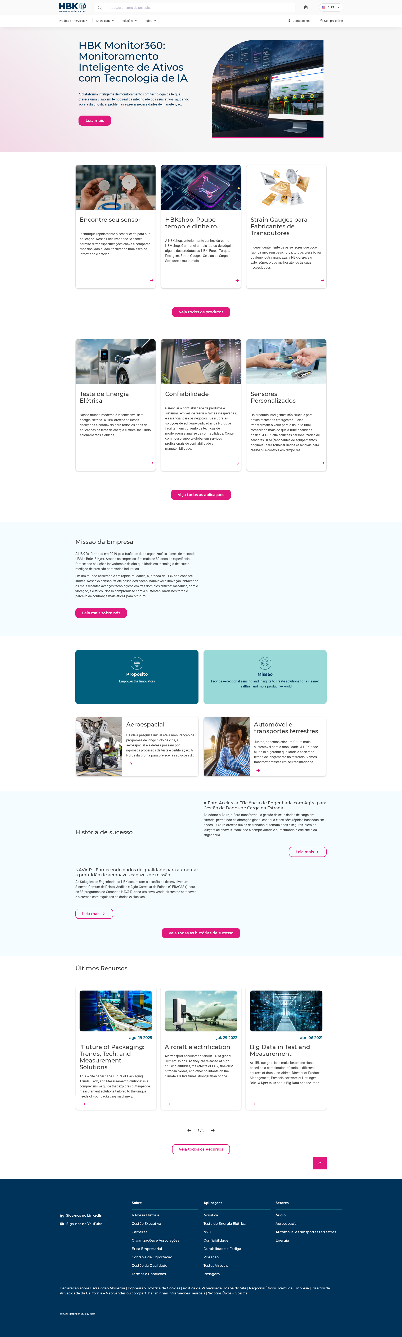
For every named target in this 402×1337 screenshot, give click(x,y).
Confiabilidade (216, 1240)
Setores (282, 1203)
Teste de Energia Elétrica (225, 1224)
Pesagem (212, 1274)
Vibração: (211, 1257)
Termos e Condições (149, 1274)
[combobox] (195, 7)
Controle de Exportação (152, 1257)
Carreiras (139, 1232)
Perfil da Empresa (293, 1288)
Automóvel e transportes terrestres (306, 1232)
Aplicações (213, 1203)
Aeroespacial (287, 1224)
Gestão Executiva (146, 1224)
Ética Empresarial (147, 1249)
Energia (282, 1240)
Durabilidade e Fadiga (222, 1249)
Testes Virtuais (216, 1266)
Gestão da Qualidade (149, 1266)
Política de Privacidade (202, 1288)
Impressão (137, 1288)
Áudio (281, 1215)
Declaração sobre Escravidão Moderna (92, 1288)
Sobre (137, 1203)
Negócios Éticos (262, 1288)
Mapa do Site (235, 1288)
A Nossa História (145, 1215)
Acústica (211, 1215)
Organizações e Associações (155, 1240)
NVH (207, 1232)
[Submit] (100, 7)
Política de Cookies (164, 1288)
